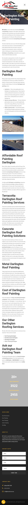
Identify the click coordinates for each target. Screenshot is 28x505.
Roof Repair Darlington (10, 339)
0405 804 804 (16, 360)
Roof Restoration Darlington (11, 337)
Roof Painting (5, 418)
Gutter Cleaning (5, 422)
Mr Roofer (9, 360)
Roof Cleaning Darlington (10, 336)
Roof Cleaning (5, 420)
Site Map (4, 425)
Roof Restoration (5, 415)
